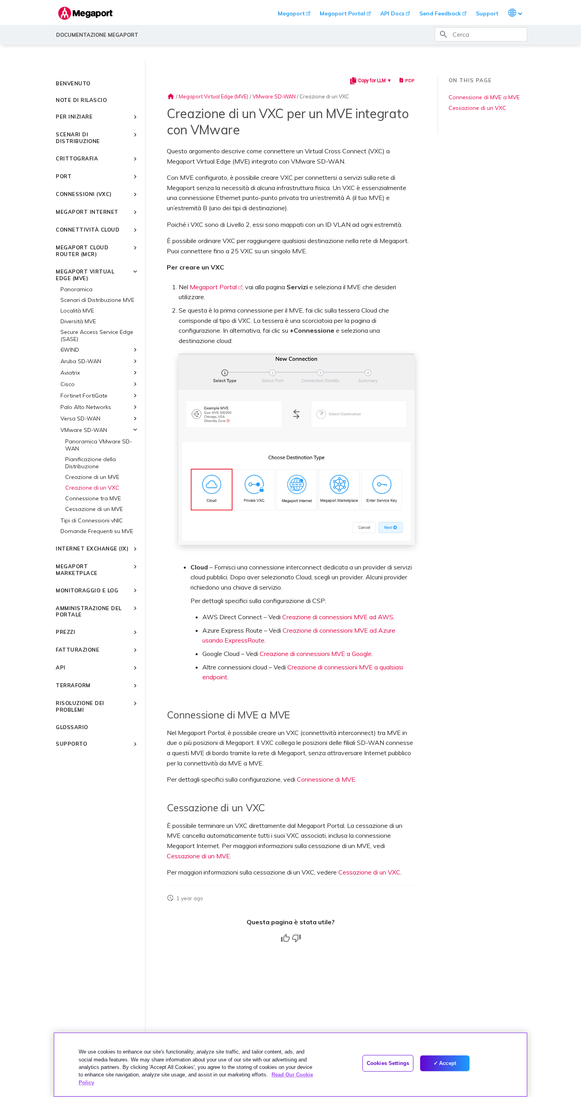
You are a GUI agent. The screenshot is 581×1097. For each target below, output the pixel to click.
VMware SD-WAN (274, 96)
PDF (410, 80)
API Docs (392, 13)
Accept (447, 1063)
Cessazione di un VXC (369, 872)
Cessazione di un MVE (198, 856)
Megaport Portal (342, 13)
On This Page (470, 80)
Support (487, 13)
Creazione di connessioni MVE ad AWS (337, 617)
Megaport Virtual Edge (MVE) (213, 96)
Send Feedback (440, 13)
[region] (290, 1064)
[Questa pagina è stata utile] (285, 938)
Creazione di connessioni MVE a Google (316, 654)
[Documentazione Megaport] (85, 13)
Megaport (291, 13)
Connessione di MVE (326, 779)
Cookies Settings (388, 1063)
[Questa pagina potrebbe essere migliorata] (296, 938)
